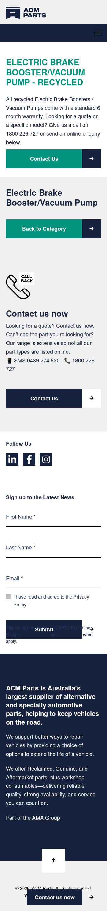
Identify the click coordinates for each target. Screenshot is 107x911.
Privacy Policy (35, 634)
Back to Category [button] (44, 229)
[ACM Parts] (26, 12)
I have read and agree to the (51, 600)
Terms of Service (75, 634)
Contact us (44, 398)
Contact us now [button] (55, 897)
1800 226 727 (22, 133)
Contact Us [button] (44, 159)
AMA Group (46, 817)
